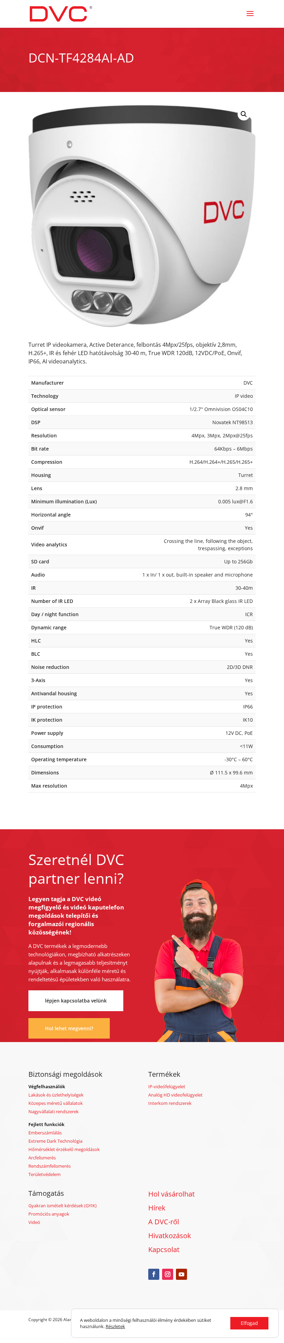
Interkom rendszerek (170, 1103)
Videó (34, 1222)
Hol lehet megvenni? (69, 1028)
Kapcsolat (163, 1249)
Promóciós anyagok (48, 1214)
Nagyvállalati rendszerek (53, 1111)
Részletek (115, 1326)
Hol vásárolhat (171, 1194)
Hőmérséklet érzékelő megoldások (64, 1149)
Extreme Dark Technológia (55, 1141)
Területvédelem (44, 1174)
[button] (244, 114)
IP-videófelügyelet (166, 1086)
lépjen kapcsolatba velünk (76, 1000)
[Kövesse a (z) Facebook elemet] (153, 1274)
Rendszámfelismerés (49, 1166)
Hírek (157, 1207)
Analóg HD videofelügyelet (175, 1095)
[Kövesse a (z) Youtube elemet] (181, 1274)
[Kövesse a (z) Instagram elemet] (167, 1274)
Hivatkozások (169, 1235)
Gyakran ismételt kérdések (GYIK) (62, 1205)
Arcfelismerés (42, 1158)
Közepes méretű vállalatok (55, 1103)
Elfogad (249, 1323)
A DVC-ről (163, 1221)
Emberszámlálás (45, 1133)
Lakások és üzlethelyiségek (55, 1095)
